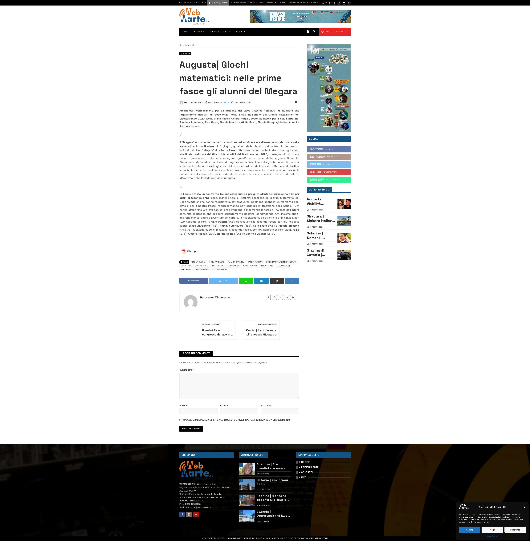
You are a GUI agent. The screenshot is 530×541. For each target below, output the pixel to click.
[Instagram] (334, 3)
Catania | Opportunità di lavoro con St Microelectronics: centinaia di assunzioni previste (274, 513)
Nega (492, 530)
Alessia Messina (201, 269)
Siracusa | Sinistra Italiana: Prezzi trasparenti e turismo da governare (321, 218)
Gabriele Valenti (255, 262)
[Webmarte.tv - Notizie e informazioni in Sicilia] (194, 16)
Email (224, 405)
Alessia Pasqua (198, 262)
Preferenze (515, 530)
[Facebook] (330, 3)
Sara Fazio (186, 269)
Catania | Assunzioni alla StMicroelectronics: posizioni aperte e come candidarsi (272, 482)
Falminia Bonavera (236, 262)
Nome (183, 405)
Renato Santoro (250, 266)
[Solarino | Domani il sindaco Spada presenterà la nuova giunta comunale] (344, 238)
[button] (524, 507)
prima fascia (233, 266)
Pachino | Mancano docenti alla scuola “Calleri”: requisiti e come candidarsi (272, 498)
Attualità (189, 45)
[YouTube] (344, 3)
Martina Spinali (202, 266)
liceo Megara (218, 266)
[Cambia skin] (308, 32)
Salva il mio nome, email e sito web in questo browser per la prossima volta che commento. (237, 419)
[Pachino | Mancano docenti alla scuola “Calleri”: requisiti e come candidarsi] (247, 500)
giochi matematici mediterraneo (281, 262)
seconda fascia (219, 269)
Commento (186, 369)
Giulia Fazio (186, 266)
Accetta (469, 530)
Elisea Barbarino (216, 262)
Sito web (266, 405)
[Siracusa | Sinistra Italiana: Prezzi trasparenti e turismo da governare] (344, 221)
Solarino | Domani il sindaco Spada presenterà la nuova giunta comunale (319, 235)
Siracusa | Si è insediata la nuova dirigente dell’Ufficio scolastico (273, 466)
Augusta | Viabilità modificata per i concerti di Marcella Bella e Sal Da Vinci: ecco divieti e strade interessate (247, 3)
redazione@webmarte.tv (198, 507)
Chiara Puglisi (283, 266)
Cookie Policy (491, 536)
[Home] (180, 45)
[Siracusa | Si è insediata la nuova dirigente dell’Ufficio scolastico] (247, 469)
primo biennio (267, 266)
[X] (339, 3)
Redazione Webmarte (215, 297)
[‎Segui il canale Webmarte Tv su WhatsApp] (349, 3)
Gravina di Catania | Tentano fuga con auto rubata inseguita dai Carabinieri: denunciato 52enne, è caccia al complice (321, 252)
